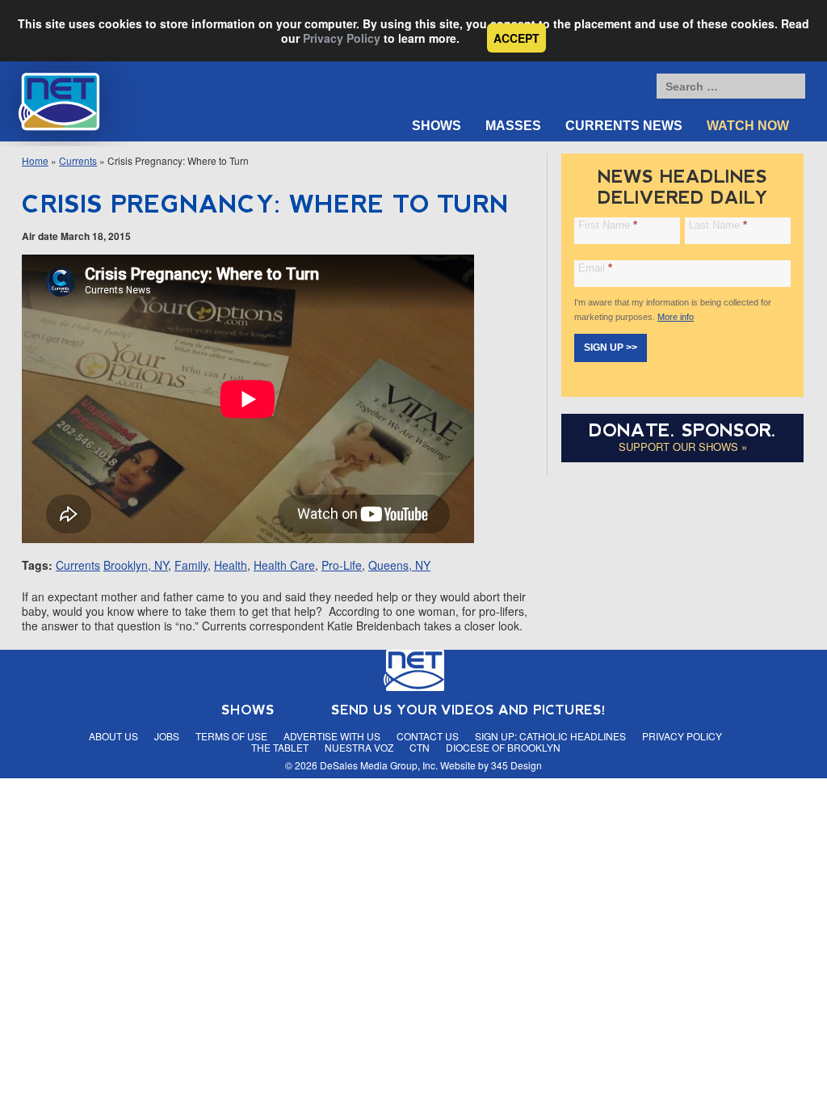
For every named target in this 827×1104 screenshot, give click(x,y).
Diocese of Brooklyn (503, 747)
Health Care (284, 565)
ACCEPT (516, 38)
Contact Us (428, 736)
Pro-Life (341, 565)
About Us (113, 736)
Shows (436, 126)
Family (191, 565)
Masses (513, 126)
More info (675, 317)
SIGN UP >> (610, 347)
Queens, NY (399, 565)
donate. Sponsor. (682, 430)
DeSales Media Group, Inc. (379, 765)
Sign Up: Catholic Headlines (550, 736)
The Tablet (280, 747)
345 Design (516, 765)
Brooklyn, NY (135, 565)
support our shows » (683, 446)
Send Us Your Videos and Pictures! (468, 710)
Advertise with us (331, 736)
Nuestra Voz (359, 747)
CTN (419, 747)
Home (35, 160)
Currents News (623, 126)
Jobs (166, 736)
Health (230, 565)
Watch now (748, 126)
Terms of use (231, 736)
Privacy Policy (341, 38)
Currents (78, 160)
